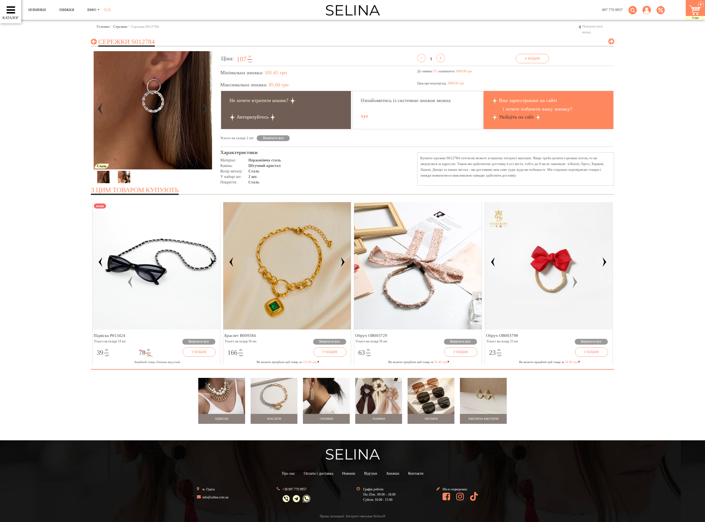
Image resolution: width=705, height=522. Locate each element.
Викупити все (273, 138)
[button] (646, 13)
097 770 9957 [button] (612, 10)
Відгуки (370, 473)
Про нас (288, 473)
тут (364, 116)
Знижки (392, 473)
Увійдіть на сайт (516, 117)
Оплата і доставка (318, 473)
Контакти (416, 473)
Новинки (37, 10)
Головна (103, 26)
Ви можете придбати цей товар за (287, 362)
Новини (348, 473)
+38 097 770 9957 (294, 489)
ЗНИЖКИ (66, 10)
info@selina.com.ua (215, 497)
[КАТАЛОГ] (10, 10)
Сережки (120, 26)
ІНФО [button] (92, 10)
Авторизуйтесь (253, 117)
